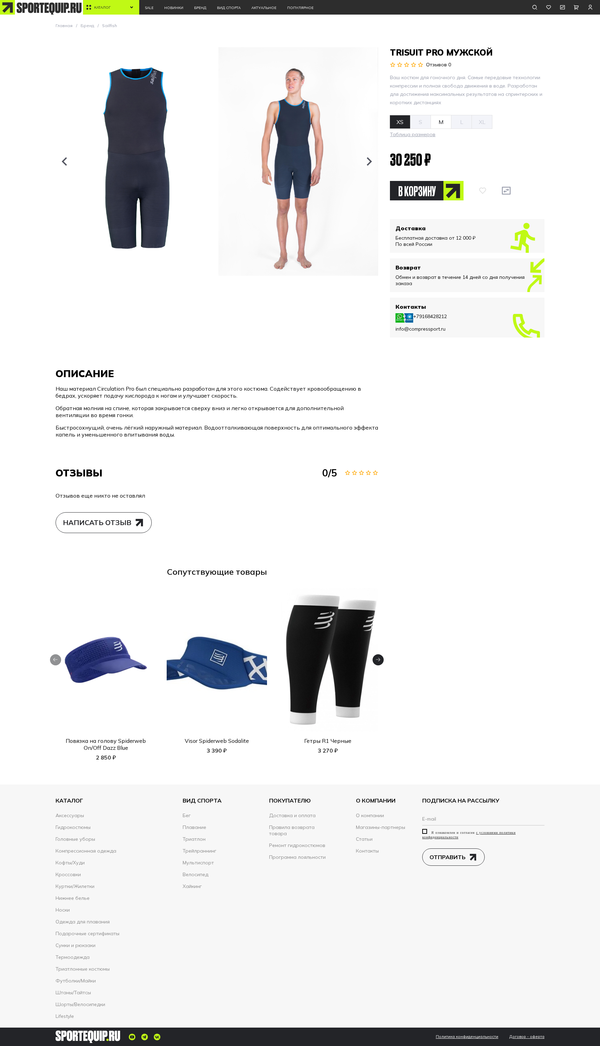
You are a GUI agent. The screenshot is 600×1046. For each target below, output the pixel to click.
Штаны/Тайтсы (73, 992)
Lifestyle (65, 1016)
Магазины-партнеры (380, 827)
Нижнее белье (73, 898)
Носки (63, 910)
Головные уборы (75, 839)
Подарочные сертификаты (87, 933)
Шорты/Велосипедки (80, 1004)
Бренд (200, 8)
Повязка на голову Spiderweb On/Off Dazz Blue (106, 744)
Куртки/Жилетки (75, 886)
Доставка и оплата (292, 815)
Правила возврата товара (292, 830)
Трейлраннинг (199, 851)
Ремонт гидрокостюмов (297, 845)
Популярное (300, 8)
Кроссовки (68, 874)
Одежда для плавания (83, 922)
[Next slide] (369, 161)
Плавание (194, 827)
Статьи (364, 839)
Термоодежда (73, 957)
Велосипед (195, 874)
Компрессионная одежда (86, 851)
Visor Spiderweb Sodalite (217, 740)
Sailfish (109, 25)
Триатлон (194, 839)
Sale (149, 8)
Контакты (367, 851)
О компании (370, 815)
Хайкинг (192, 886)
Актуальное (263, 8)
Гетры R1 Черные (327, 740)
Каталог (102, 7)
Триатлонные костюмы (83, 969)
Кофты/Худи (70, 863)
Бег (187, 815)
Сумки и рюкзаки (75, 945)
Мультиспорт (198, 863)
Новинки (173, 8)
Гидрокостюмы (73, 827)
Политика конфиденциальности (467, 1037)
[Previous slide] (64, 161)
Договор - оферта (526, 1037)
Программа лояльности (297, 857)
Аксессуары (70, 815)
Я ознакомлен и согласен (469, 835)
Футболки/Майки (76, 981)
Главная (64, 25)
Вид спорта (229, 8)
